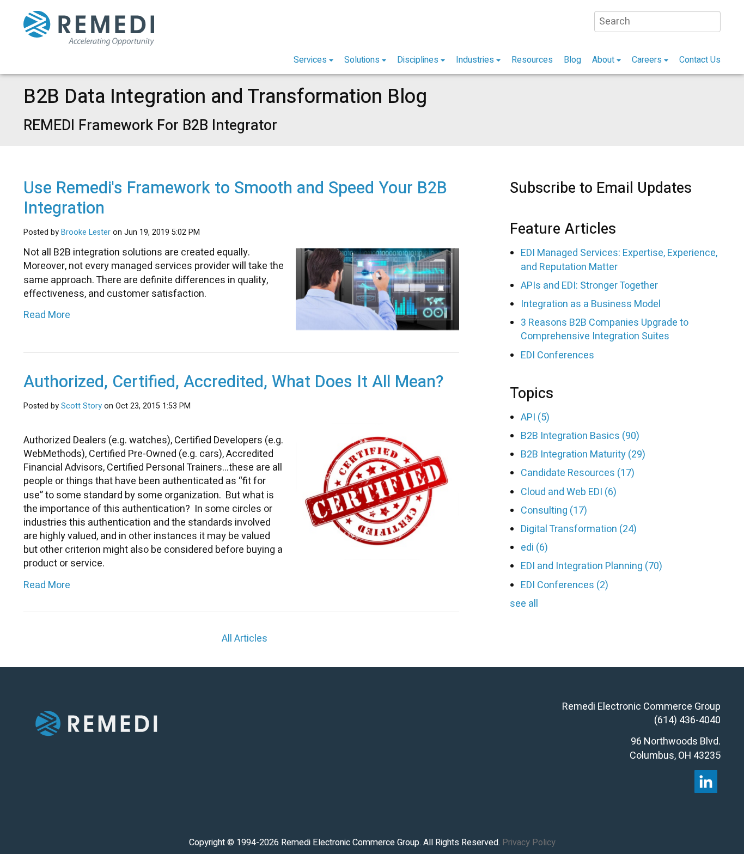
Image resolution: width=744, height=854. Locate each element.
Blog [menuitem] (572, 59)
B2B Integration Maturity (583, 454)
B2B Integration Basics (580, 436)
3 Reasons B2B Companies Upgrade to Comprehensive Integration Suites (604, 329)
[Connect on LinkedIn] (705, 781)
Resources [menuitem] (532, 59)
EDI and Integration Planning (591, 566)
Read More (46, 315)
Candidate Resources (578, 473)
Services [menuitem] (310, 59)
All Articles (244, 638)
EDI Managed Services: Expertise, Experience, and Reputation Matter (619, 260)
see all (524, 603)
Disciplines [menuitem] (417, 59)
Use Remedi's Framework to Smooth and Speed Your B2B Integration (235, 198)
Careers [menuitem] (647, 59)
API (535, 417)
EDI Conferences (557, 355)
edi (534, 547)
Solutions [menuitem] (362, 59)
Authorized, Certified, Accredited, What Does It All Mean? (233, 382)
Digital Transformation (579, 529)
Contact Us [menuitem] (700, 59)
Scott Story (81, 406)
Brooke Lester (86, 232)
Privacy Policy (529, 842)
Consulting (554, 510)
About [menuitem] (603, 59)
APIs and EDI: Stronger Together (589, 285)
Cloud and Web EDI (569, 492)
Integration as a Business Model (591, 304)
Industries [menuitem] (475, 59)
